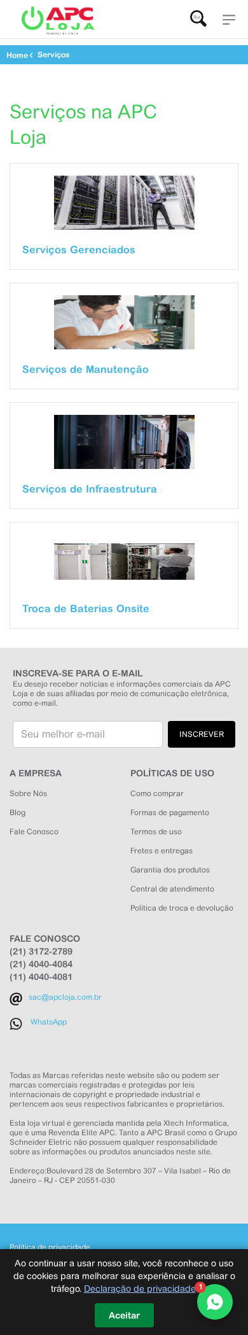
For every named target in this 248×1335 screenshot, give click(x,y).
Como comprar (157, 793)
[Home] (57, 21)
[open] (229, 18)
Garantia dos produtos (170, 869)
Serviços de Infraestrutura (89, 488)
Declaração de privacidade (140, 1288)
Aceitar (124, 1315)
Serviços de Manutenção (85, 369)
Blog (17, 812)
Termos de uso (156, 831)
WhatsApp (49, 1021)
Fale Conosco (34, 831)
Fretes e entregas (161, 850)
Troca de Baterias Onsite (85, 608)
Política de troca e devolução (181, 908)
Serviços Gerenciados (78, 249)
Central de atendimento (172, 888)
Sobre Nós (28, 793)
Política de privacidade (50, 1247)
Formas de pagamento (169, 812)
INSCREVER (201, 734)
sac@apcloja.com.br (65, 997)
